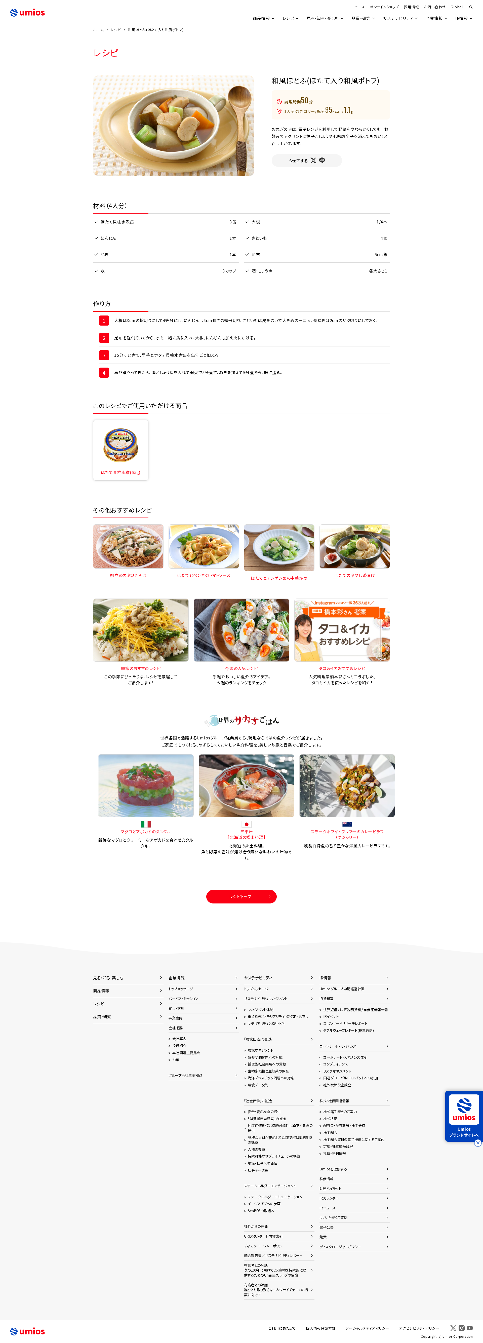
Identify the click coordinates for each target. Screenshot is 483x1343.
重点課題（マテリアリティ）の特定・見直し (278, 1016)
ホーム (98, 29)
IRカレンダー (329, 1198)
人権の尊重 (256, 1149)
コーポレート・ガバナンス (337, 1046)
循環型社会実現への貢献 (267, 1063)
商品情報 (261, 18)
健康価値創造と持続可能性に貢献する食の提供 (280, 1128)
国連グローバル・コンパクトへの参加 (350, 1077)
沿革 (175, 1059)
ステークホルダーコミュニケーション (275, 1196)
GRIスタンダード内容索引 (263, 1236)
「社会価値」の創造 (258, 1100)
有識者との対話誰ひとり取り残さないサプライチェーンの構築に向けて (276, 1289)
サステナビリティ (398, 18)
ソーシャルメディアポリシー (367, 1328)
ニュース (358, 6)
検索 (470, 7)
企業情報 (434, 18)
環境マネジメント (260, 1050)
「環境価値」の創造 (258, 1039)
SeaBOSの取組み (261, 1210)
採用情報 (411, 6)
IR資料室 (326, 998)
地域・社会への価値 (262, 1163)
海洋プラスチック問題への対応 (271, 1077)
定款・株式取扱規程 (338, 1146)
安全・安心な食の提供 (264, 1111)
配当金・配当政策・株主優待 (344, 1125)
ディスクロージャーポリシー (265, 1245)
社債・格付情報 (334, 1153)
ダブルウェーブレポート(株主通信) (348, 1030)
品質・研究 (361, 18)
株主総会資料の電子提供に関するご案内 (354, 1139)
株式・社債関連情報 (334, 1100)
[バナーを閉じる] (478, 1143)
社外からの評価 (256, 1226)
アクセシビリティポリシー (419, 1328)
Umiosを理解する (333, 1168)
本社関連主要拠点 (186, 1052)
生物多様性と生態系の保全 (268, 1071)
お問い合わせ (435, 6)
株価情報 (326, 1178)
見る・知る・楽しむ (323, 18)
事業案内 (176, 1017)
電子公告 (326, 1227)
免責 (323, 1236)
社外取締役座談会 (337, 1084)
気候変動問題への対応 (265, 1057)
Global (457, 6)
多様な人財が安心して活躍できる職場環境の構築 (280, 1140)
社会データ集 (258, 1170)
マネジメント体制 (260, 1009)
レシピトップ (240, 896)
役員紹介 (179, 1045)
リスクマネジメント (337, 1071)
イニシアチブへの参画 (264, 1203)
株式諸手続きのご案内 (340, 1111)
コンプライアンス (335, 1063)
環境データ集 (258, 1084)
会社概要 (176, 1027)
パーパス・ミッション (183, 998)
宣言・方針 (176, 1008)
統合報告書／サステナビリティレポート (273, 1255)
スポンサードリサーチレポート (345, 1023)
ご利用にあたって (282, 1328)
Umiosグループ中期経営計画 (341, 988)
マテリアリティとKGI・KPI (266, 1023)
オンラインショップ (384, 6)
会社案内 (179, 1038)
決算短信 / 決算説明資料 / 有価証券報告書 (355, 1009)
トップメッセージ (181, 988)
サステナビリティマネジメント (265, 998)
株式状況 (330, 1118)
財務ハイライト (330, 1188)
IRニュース (327, 1207)
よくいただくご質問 (333, 1217)
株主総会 (330, 1132)
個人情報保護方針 (321, 1328)
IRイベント (331, 1016)
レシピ (288, 18)
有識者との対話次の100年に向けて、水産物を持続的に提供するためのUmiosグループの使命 (275, 1270)
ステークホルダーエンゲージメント (270, 1185)
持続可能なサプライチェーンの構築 (274, 1156)
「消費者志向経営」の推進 (267, 1118)
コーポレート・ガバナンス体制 (345, 1057)
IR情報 (461, 18)
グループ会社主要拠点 (186, 1075)
